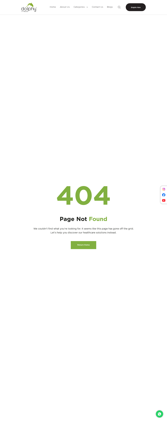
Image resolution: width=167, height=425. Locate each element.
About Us (65, 7)
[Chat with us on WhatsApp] (159, 413)
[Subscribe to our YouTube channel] (164, 200)
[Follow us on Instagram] (164, 189)
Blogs (110, 7)
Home (53, 7)
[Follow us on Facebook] (163, 194)
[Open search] (119, 7)
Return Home (83, 245)
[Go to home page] (29, 7)
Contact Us (97, 7)
